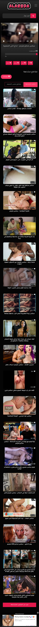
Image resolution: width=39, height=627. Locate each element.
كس (23, 63)
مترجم (15, 63)
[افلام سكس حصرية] (19, 6)
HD (29, 63)
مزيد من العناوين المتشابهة (19, 605)
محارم (8, 63)
